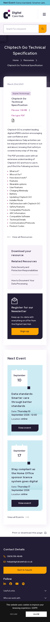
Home (16, 60)
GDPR (34, 608)
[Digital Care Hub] (13, 14)
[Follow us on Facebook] (11, 583)
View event (24, 427)
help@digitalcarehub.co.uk (19, 561)
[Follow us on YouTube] (17, 583)
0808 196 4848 (14, 556)
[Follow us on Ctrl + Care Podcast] (24, 583)
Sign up (24, 331)
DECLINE (13, 614)
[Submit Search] (42, 29)
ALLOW (36, 614)
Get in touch (24, 570)
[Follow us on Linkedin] (5, 583)
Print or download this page (27, 532)
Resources (29, 60)
